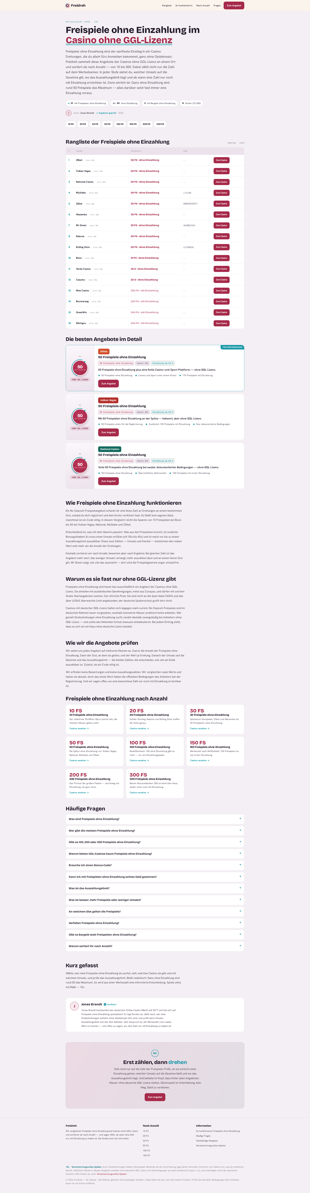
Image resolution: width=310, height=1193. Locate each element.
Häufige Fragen (203, 1135)
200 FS (146, 124)
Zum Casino (221, 160)
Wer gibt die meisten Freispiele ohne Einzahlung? (102, 830)
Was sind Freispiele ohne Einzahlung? (94, 819)
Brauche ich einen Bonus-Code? (90, 865)
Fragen (217, 5)
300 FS (160, 124)
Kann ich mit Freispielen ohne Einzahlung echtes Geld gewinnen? (113, 877)
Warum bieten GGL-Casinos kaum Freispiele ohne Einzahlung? (110, 853)
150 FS (133, 124)
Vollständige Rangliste (207, 1140)
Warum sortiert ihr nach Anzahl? (90, 946)
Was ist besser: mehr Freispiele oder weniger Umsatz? (105, 900)
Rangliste (167, 5)
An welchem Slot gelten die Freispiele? (95, 911)
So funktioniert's (184, 5)
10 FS (71, 124)
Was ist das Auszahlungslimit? (89, 888)
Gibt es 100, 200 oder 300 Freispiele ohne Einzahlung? (104, 842)
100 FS (120, 124)
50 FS (107, 124)
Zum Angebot (234, 5)
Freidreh (78, 5)
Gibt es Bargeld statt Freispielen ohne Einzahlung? (102, 934)
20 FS (83, 124)
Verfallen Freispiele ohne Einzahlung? (94, 923)
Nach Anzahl (203, 5)
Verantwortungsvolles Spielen (211, 1145)
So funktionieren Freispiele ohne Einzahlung (218, 1131)
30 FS (95, 124)
